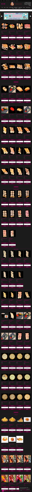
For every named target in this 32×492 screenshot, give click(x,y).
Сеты (2, 7)
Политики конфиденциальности (26, 490)
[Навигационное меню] (1, 10)
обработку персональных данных (24, 489)
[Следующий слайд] (30, 16)
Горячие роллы (11, 7)
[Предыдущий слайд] (1, 16)
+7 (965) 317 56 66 (27, 2)
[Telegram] (1, 3)
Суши (4, 7)
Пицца (24, 7)
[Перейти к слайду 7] (17, 20)
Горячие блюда (28, 7)
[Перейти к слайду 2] (14, 20)
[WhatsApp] (3, 3)
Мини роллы (16, 7)
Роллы (7, 7)
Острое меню (20, 7)
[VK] (4, 3)
